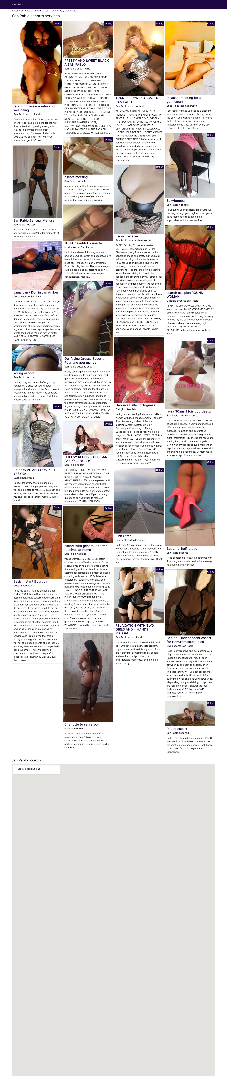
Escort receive (127, 236)
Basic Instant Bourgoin (30, 581)
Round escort (177, 729)
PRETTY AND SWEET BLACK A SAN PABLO (86, 62)
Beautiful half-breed (182, 549)
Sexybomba (176, 201)
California (57, 10)
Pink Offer (123, 536)
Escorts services (21, 10)
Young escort (23, 373)
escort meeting (76, 177)
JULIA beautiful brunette (83, 243)
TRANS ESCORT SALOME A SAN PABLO (137, 100)
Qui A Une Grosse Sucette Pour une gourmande (84, 360)
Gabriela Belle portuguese (135, 405)
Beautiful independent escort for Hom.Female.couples (189, 640)
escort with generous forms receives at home (85, 548)
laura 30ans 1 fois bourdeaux (189, 411)
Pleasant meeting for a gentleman (184, 100)
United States (41, 10)
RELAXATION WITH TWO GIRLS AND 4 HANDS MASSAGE (135, 629)
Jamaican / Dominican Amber (35, 292)
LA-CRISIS (18, 4)
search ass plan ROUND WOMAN (185, 294)
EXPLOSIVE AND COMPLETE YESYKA (35, 472)
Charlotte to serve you (81, 724)
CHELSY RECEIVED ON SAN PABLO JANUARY (85, 459)
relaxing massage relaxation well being (34, 108)
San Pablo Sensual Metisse (34, 220)
